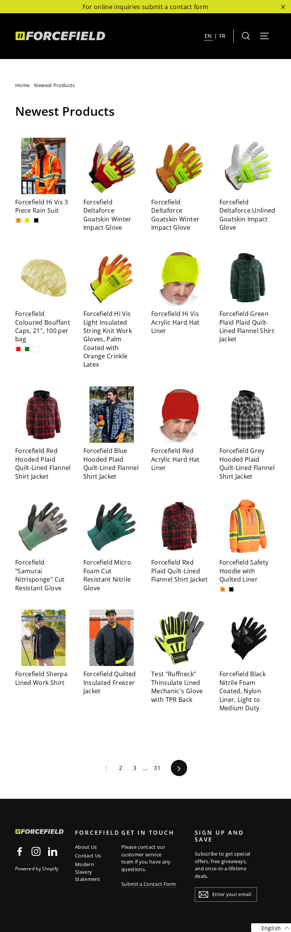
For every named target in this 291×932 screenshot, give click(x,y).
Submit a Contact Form (148, 884)
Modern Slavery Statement (87, 871)
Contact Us (88, 855)
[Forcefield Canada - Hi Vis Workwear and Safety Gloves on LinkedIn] (52, 851)
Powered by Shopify (36, 868)
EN (208, 35)
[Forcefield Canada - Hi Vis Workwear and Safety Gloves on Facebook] (19, 851)
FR (222, 35)
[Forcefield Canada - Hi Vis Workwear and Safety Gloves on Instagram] (36, 851)
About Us (86, 846)
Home (22, 85)
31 (157, 768)
